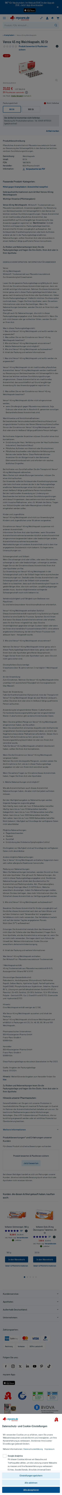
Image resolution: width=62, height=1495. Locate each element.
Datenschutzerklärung (33, 1449)
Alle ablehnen (31, 1482)
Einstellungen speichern (31, 1475)
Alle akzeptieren (31, 1490)
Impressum (49, 1449)
